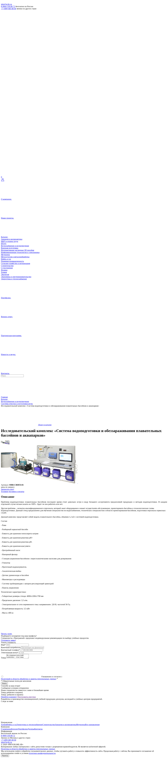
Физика (4, 270)
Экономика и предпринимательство (16, 277)
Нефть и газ (6, 259)
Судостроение (7, 268)
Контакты (38, 729)
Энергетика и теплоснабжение (14, 279)
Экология (5, 274)
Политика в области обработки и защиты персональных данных (28, 749)
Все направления (92, 725)
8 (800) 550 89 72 (8, 6)
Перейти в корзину (9, 697)
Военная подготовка (9, 248)
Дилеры (31, 729)
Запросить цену (7, 489)
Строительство (7, 266)
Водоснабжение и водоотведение (15, 246)
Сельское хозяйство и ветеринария (15, 263)
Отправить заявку (8, 640)
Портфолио (23, 729)
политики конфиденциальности (42, 753)
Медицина (5, 255)
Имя (3, 645)
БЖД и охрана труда (9, 241)
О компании (6, 729)
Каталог (14, 729)
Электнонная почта (9, 653)
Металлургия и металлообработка (15, 257)
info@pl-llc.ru (6, 4)
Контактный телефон (10, 650)
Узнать (4, 683)
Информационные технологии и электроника (20, 252)
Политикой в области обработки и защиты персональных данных (28, 679)
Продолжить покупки (26, 697)
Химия (4, 272)
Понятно (5, 756)
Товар (3, 658)
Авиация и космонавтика (11, 239)
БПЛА (3, 244)
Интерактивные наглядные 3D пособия (17, 250)
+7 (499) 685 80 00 (8, 9)
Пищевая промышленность (12, 261)
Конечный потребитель (11, 647)
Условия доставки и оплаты (12, 491)
